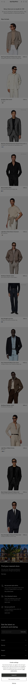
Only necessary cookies (14, 679)
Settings (14, 683)
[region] (14, 672)
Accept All (14, 675)
